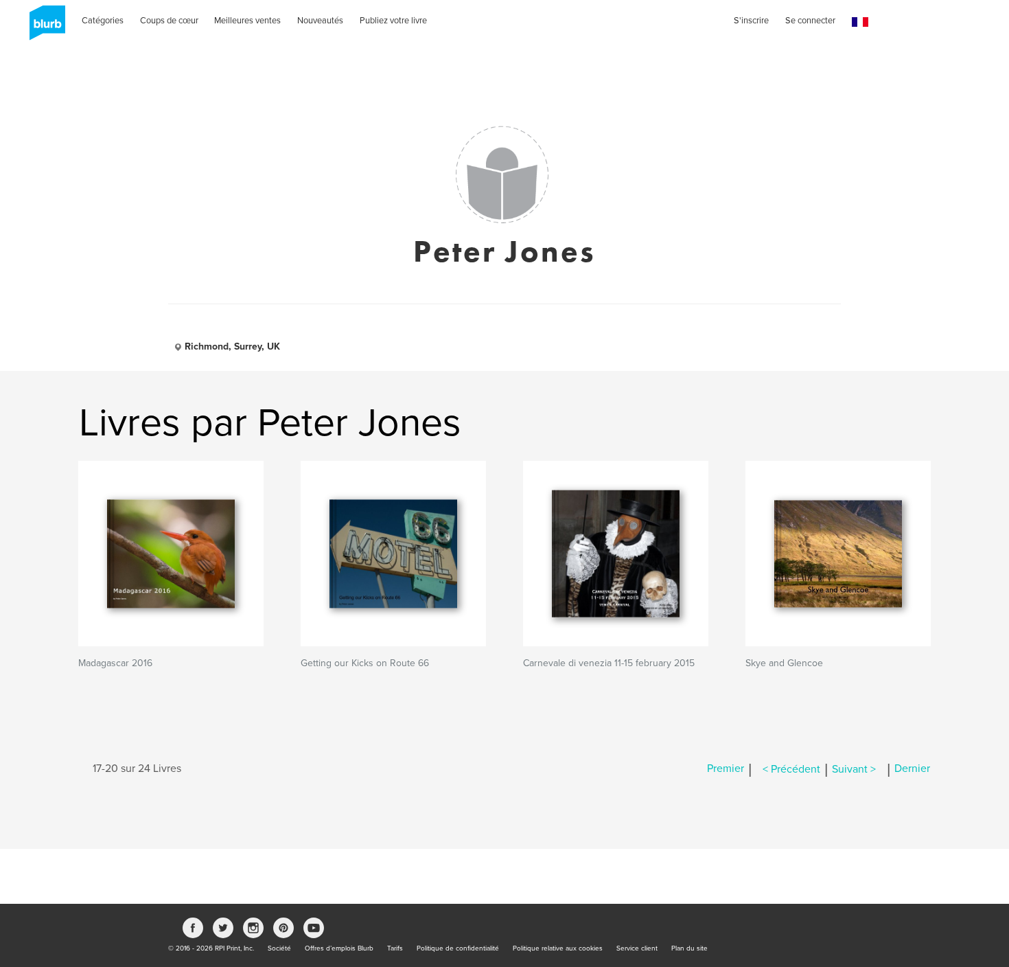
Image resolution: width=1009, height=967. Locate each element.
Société (279, 948)
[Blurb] (43, 27)
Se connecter (810, 20)
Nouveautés (320, 20)
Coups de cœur (169, 20)
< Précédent (791, 769)
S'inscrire (751, 20)
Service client (637, 948)
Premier (725, 769)
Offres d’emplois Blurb (339, 948)
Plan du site (689, 948)
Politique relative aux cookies (558, 948)
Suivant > (854, 769)
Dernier (912, 769)
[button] (860, 22)
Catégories (103, 20)
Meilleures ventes (247, 20)
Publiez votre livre (393, 20)
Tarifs (395, 948)
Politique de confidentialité (458, 948)
